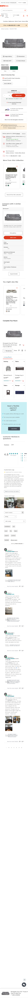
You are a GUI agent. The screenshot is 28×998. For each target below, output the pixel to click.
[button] (18, 25)
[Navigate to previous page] (6, 747)
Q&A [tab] (12, 444)
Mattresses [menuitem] (11, 21)
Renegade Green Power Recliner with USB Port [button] (15, 645)
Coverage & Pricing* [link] (6, 80)
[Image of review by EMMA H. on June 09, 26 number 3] (8, 727)
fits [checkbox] (11, 531)
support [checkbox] (7, 535)
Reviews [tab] (6, 444)
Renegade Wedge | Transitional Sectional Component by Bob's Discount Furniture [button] (13, 735)
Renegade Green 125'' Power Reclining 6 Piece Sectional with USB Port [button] (15, 580)
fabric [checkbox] (15, 531)
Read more (8, 677)
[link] (15, 994)
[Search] (25, 10)
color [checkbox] (6, 531)
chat (19, 155)
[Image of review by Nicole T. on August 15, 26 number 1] (8, 573)
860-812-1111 (13, 2)
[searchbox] (12, 512)
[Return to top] (25, 979)
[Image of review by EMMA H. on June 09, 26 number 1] (8, 719)
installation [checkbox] (7, 526)
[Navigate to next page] (22, 747)
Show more (14, 540)
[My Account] (23, 15)
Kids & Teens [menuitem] (18, 21)
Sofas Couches (4, 28)
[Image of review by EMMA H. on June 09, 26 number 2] (16, 719)
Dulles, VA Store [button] (10, 152)
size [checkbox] (14, 526)
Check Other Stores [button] (20, 152)
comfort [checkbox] (13, 535)
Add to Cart (13, 237)
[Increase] (9, 95)
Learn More (14, 428)
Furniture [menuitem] (5, 21)
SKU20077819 (13, 28)
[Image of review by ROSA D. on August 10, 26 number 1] (8, 611)
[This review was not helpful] (22, 586)
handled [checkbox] (7, 540)
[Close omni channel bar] (26, 25)
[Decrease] (4, 95)
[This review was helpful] (19, 586)
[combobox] (10, 516)
